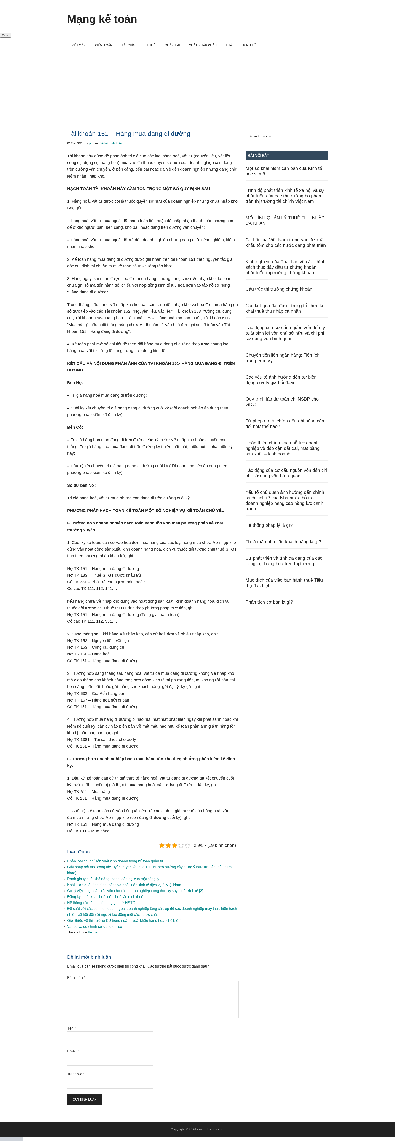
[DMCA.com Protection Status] (11, 1140)
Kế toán (93, 932)
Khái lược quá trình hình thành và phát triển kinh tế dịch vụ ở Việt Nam (124, 885)
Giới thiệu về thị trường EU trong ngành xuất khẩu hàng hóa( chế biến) (124, 920)
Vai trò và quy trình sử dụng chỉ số (94, 926)
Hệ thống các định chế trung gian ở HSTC (101, 903)
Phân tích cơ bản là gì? (269, 602)
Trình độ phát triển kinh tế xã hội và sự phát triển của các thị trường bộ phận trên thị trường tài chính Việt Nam (285, 196)
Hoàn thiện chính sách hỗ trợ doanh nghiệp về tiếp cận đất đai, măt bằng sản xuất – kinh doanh (283, 448)
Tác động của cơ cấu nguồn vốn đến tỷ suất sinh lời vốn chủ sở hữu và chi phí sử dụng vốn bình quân (285, 333)
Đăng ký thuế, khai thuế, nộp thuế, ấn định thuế (105, 897)
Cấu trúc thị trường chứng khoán (279, 289)
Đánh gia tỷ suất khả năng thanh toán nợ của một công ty (113, 879)
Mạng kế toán (102, 19)
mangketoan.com (211, 1129)
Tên (71, 1028)
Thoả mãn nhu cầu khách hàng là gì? (283, 541)
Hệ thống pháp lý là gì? (269, 525)
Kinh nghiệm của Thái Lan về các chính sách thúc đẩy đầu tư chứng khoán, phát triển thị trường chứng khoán (286, 267)
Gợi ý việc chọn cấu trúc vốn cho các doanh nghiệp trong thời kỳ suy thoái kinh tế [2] (135, 891)
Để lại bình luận (110, 143)
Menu (5, 35)
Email (73, 1051)
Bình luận (76, 978)
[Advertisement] (197, 87)
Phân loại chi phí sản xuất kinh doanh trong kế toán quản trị (115, 861)
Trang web (75, 1074)
